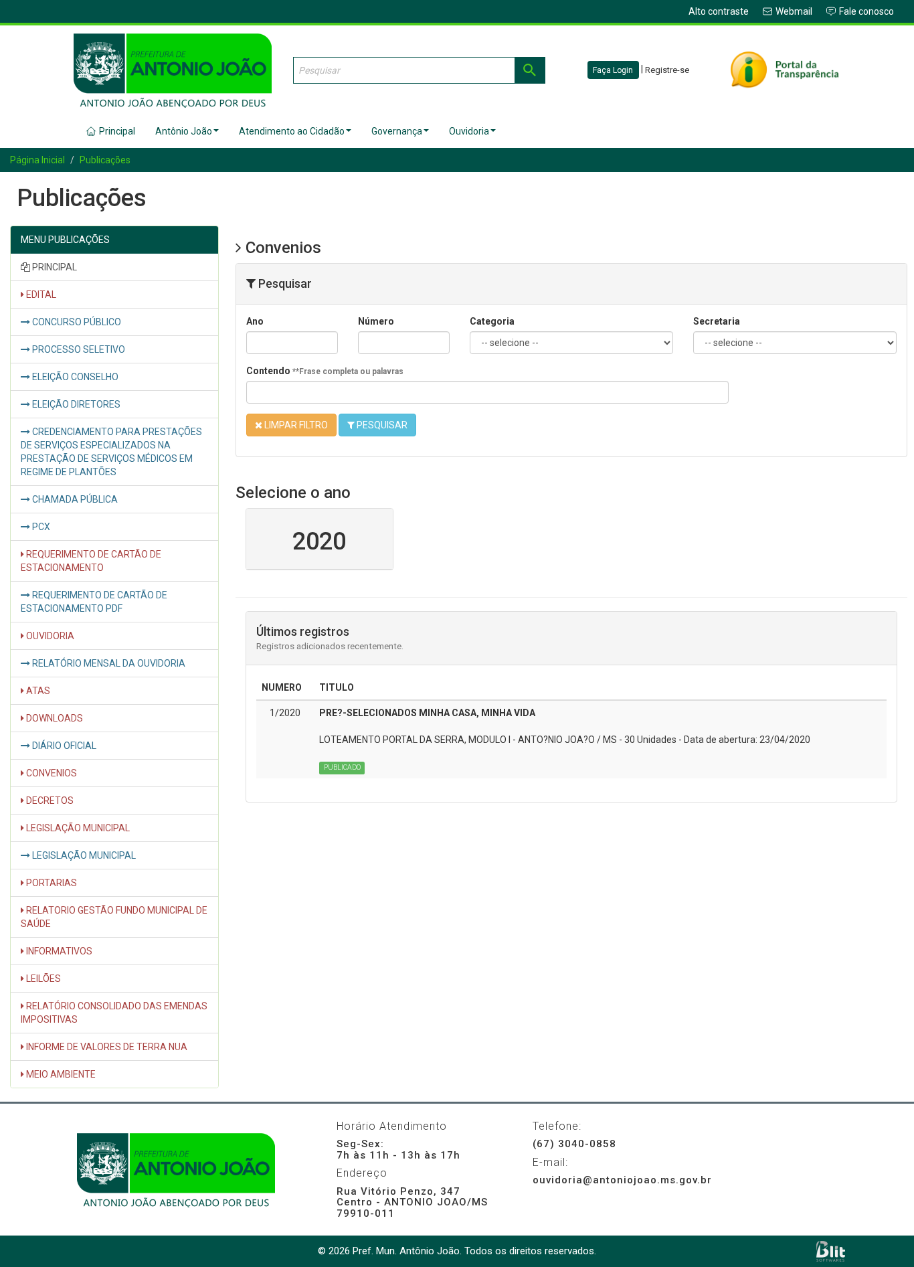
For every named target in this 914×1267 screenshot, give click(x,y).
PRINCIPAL (53, 267)
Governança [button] (396, 131)
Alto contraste (719, 11)
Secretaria (716, 321)
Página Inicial (37, 160)
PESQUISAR (381, 425)
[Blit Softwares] (830, 1251)
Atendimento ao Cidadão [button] (292, 131)
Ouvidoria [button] (469, 131)
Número (376, 321)
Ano (255, 321)
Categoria (492, 321)
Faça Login (613, 70)
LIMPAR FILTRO (295, 425)
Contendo (324, 370)
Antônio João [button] (183, 131)
